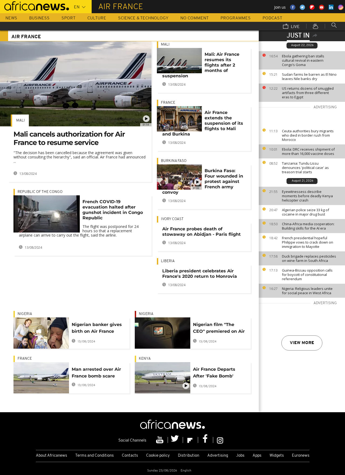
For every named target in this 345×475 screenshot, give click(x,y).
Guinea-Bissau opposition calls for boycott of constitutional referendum (307, 274)
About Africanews (51, 456)
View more (302, 343)
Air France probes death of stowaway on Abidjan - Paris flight (201, 231)
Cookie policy (158, 456)
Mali (20, 121)
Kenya (145, 359)
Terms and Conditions (94, 456)
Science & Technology (143, 18)
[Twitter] (175, 440)
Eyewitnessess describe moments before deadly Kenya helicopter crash (307, 195)
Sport (68, 18)
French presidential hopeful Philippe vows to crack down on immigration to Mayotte (307, 242)
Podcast (272, 18)
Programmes (235, 18)
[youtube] (160, 440)
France (168, 103)
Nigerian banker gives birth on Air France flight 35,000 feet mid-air (97, 329)
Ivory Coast (172, 219)
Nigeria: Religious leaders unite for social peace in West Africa (307, 290)
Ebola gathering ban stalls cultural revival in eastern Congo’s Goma (303, 60)
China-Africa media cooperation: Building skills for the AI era (308, 226)
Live (295, 27)
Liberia (168, 261)
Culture (96, 18)
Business (39, 18)
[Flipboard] (190, 440)
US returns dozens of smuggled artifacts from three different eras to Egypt (308, 92)
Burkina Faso (174, 161)
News (11, 18)
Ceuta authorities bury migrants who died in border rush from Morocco (308, 135)
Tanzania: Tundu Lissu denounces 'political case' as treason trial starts (305, 167)
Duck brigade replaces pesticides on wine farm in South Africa (309, 258)
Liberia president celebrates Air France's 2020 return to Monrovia (199, 273)
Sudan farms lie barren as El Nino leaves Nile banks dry (309, 76)
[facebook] (205, 440)
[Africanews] (34, 5)
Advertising (217, 456)
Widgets (277, 456)
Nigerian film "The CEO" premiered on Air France (219, 329)
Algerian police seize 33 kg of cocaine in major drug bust (305, 212)
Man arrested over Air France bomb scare (96, 373)
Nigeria (25, 314)
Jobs (240, 456)
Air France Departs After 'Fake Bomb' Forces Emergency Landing (214, 373)
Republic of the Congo (40, 192)
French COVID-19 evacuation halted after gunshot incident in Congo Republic (112, 209)
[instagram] (220, 440)
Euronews (300, 456)
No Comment (194, 18)
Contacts (130, 456)
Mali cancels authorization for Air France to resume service (69, 138)
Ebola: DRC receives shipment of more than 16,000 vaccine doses (308, 151)
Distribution (188, 456)
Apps (257, 456)
